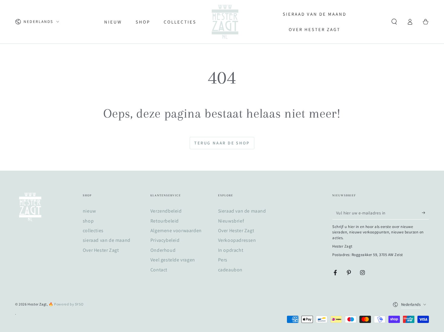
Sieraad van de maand (242, 211)
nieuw (89, 211)
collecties (93, 230)
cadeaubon (230, 270)
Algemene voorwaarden (176, 230)
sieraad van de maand (106, 240)
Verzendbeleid (166, 211)
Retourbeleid (164, 221)
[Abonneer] (425, 212)
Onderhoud (162, 250)
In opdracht (230, 250)
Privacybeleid (165, 240)
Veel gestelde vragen (172, 260)
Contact (158, 270)
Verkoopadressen (237, 240)
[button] (394, 21)
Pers (222, 260)
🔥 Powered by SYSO (66, 304)
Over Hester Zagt (101, 250)
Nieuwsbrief (231, 221)
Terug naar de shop (221, 143)
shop (88, 221)
